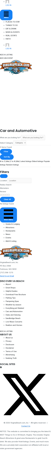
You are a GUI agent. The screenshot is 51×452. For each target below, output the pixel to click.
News (8, 234)
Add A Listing (11, 241)
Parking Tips (11, 298)
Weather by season (13, 305)
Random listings (12, 165)
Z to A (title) (15, 161)
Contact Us (25, 426)
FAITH (8, 39)
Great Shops (11, 288)
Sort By (7, 157)
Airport (8, 284)
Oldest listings (37, 161)
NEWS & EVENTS (13, 32)
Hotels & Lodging (13, 224)
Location (3, 181)
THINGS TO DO (12, 25)
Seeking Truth (11, 358)
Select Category (6, 143)
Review (3, 192)
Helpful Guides (11, 291)
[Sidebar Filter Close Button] (4, 176)
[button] (1, 367)
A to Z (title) (5, 161)
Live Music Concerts (14, 322)
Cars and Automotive (14, 311)
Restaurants (10, 231)
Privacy (8, 341)
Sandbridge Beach (13, 318)
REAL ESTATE (11, 36)
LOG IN (8, 5)
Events (8, 238)
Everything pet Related (15, 308)
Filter (6, 151)
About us (9, 338)
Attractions (10, 227)
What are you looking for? (10, 138)
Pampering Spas (12, 301)
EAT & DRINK (11, 29)
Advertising (10, 355)
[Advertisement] (25, 101)
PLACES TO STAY (13, 22)
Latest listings (25, 161)
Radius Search (6, 185)
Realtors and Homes (14, 325)
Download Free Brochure (16, 294)
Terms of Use (11, 351)
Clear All (7, 199)
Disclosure (10, 344)
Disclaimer (10, 348)
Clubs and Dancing (13, 315)
